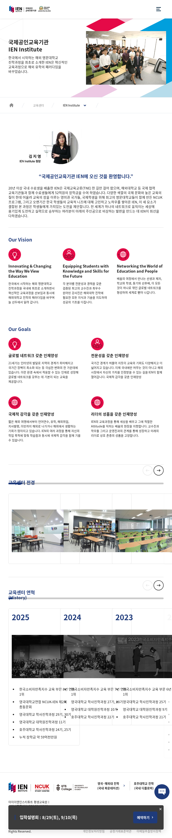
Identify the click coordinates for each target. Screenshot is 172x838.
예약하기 (143, 817)
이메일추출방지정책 (149, 831)
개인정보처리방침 (94, 831)
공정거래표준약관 (121, 831)
